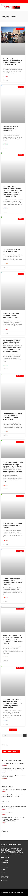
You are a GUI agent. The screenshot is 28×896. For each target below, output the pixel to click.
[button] (25, 7)
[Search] (25, 735)
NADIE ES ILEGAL (6, 801)
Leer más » (5, 76)
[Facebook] (18, 2)
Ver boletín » (4, 765)
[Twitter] (12, 2)
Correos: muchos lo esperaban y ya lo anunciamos (10, 128)
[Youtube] (15, 2)
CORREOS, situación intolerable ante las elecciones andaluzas (11, 315)
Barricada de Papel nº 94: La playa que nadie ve (13, 763)
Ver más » (4, 791)
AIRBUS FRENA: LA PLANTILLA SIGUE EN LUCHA (14, 789)
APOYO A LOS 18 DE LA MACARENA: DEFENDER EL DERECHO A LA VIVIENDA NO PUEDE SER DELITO (13, 639)
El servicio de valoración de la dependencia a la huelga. (12, 525)
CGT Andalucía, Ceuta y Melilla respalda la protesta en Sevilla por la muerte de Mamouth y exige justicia (12, 703)
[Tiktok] (24, 2)
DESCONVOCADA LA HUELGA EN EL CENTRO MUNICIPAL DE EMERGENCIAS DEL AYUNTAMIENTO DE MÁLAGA (13, 819)
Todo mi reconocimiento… (8, 812)
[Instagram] (21, 2)
